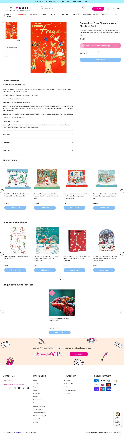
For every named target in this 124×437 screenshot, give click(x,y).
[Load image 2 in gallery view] (11, 48)
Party (75, 14)
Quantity (83, 53)
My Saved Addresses (70, 390)
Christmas (20, 14)
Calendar (36, 390)
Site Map (36, 422)
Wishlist (108, 10)
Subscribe (79, 354)
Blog (34, 387)
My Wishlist (67, 393)
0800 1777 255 (8, 380)
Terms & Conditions (39, 412)
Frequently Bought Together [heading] (18, 284)
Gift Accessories (89, 14)
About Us (36, 384)
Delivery (35, 396)
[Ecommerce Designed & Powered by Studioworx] (116, 432)
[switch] (118, 425)
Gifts (53, 14)
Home (35, 380)
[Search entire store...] (83, 8)
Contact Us (36, 393)
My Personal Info (69, 384)
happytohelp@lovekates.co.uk (13, 384)
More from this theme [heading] (15, 222)
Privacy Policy (37, 400)
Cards (44, 14)
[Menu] (121, 412)
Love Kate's (19, 432)
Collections (64, 14)
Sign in (99, 8)
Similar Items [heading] (10, 160)
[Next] (122, 191)
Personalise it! (105, 14)
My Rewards (67, 387)
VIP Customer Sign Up (39, 416)
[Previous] (2, 191)
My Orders (67, 380)
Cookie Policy (37, 419)
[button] (20, 14)
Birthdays (33, 14)
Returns (35, 403)
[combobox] (62, 8)
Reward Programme (39, 406)
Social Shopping (38, 409)
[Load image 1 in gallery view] (11, 30)
